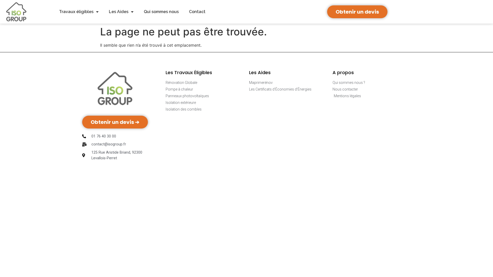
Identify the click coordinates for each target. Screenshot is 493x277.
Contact (197, 11)
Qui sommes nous (161, 11)
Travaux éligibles (76, 11)
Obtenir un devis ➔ (115, 122)
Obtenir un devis (357, 11)
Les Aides (118, 11)
